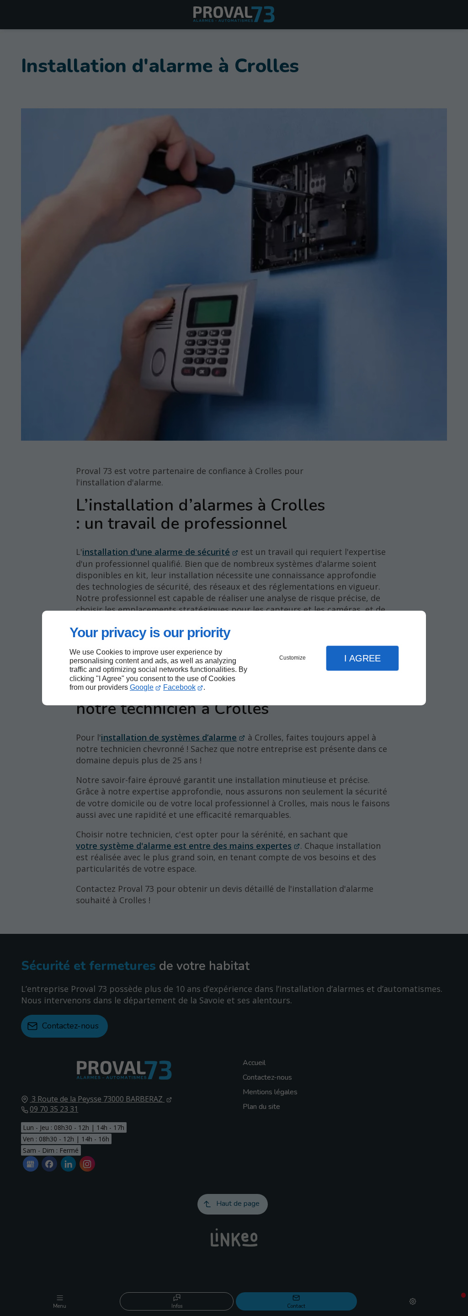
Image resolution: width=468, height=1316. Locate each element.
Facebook (179, 687)
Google (142, 687)
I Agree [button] (362, 658)
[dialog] (234, 658)
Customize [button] (292, 658)
